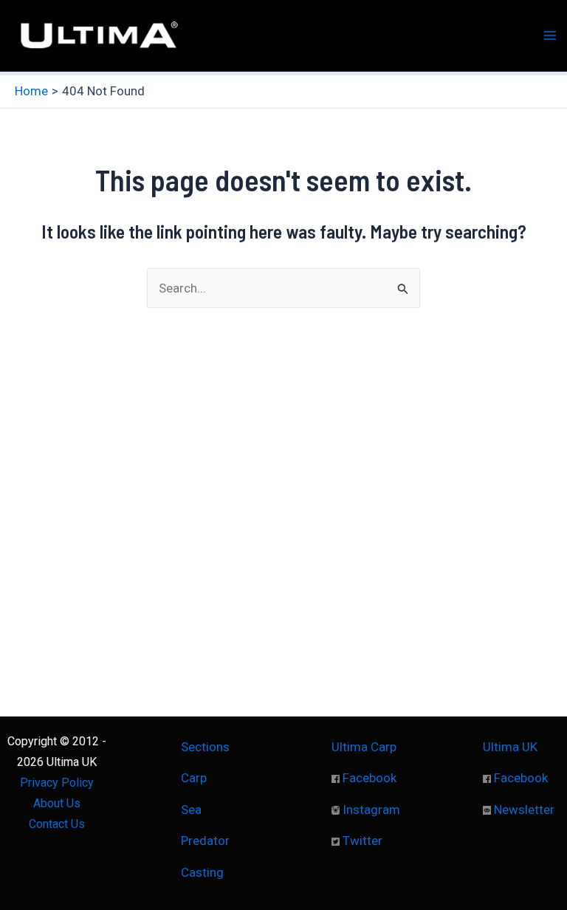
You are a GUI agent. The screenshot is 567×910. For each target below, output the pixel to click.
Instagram (370, 809)
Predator (205, 840)
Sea (191, 809)
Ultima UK (510, 746)
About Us (56, 803)
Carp (194, 777)
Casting (202, 872)
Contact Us (57, 824)
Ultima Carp (363, 746)
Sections (205, 746)
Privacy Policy (57, 783)
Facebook (368, 777)
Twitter (361, 840)
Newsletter (522, 809)
